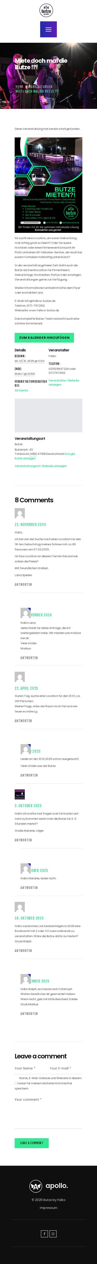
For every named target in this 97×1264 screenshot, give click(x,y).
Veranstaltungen (39, 87)
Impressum (48, 1208)
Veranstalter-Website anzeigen (63, 382)
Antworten (23, 584)
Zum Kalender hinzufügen (44, 337)
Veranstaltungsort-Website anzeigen (41, 466)
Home (19, 87)
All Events (21, 390)
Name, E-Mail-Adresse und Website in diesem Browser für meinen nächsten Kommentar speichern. (48, 1083)
